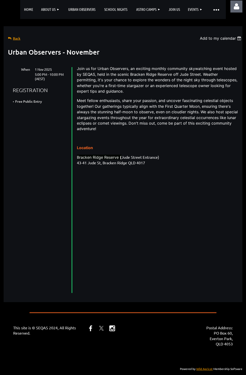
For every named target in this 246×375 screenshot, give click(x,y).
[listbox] (221, 38)
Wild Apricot (204, 369)
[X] (101, 328)
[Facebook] (90, 328)
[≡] (216, 9)
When (25, 69)
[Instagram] (112, 328)
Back (16, 38)
